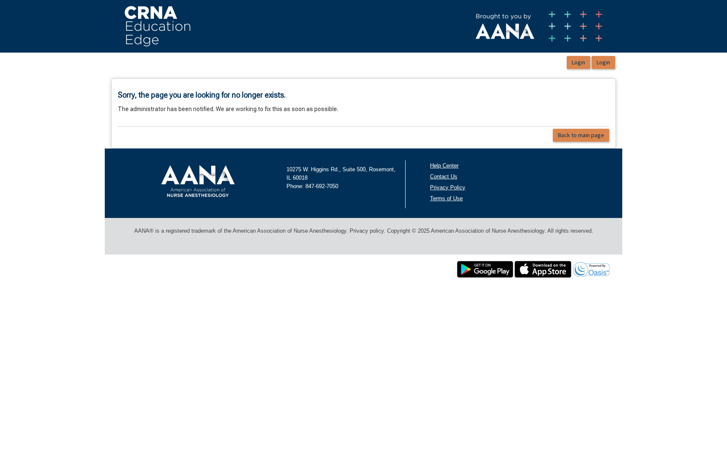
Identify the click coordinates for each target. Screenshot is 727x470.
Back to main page (581, 135)
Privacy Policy (447, 187)
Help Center (444, 165)
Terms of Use (446, 198)
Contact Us (443, 176)
